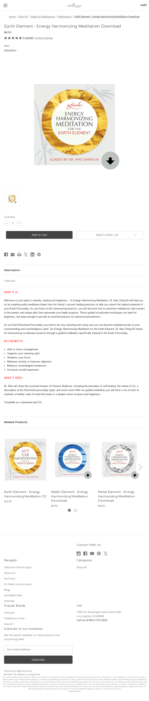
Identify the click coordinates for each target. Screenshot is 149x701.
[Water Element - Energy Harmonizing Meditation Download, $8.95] (72, 459)
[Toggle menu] (5, 5)
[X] (26, 254)
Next (140, 467)
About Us (10, 573)
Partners (10, 578)
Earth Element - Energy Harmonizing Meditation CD (25, 494)
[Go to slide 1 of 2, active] (69, 510)
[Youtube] (92, 554)
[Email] (13, 254)
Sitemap (9, 601)
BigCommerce (24, 671)
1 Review (9, 280)
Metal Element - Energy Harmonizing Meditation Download (116, 496)
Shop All (82, 567)
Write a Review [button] (44, 38)
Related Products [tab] (15, 422)
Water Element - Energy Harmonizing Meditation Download (69, 496)
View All (8, 624)
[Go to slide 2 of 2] (75, 510)
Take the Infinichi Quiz (17, 567)
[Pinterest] (39, 254)
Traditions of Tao (14, 618)
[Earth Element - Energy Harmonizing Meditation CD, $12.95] (25, 459)
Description (12, 270)
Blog (7, 590)
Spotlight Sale (13, 595)
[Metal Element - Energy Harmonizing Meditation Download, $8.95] (119, 459)
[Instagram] (79, 554)
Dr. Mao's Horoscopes (17, 584)
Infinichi (9, 612)
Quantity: (10, 216)
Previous (5, 467)
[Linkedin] (32, 254)
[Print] (19, 254)
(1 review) (28, 37)
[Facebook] (6, 254)
